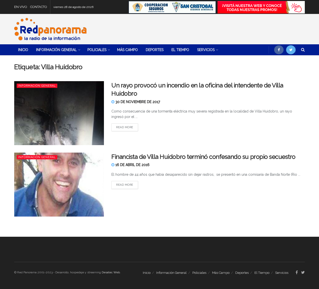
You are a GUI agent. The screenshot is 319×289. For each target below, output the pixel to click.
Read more (124, 127)
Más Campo (127, 50)
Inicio (23, 50)
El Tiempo (180, 50)
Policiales (96, 50)
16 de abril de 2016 (132, 165)
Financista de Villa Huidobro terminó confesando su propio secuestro (203, 156)
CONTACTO (38, 7)
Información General (56, 50)
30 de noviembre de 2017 (137, 102)
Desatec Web (111, 272)
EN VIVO (20, 7)
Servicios (206, 50)
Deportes (154, 50)
